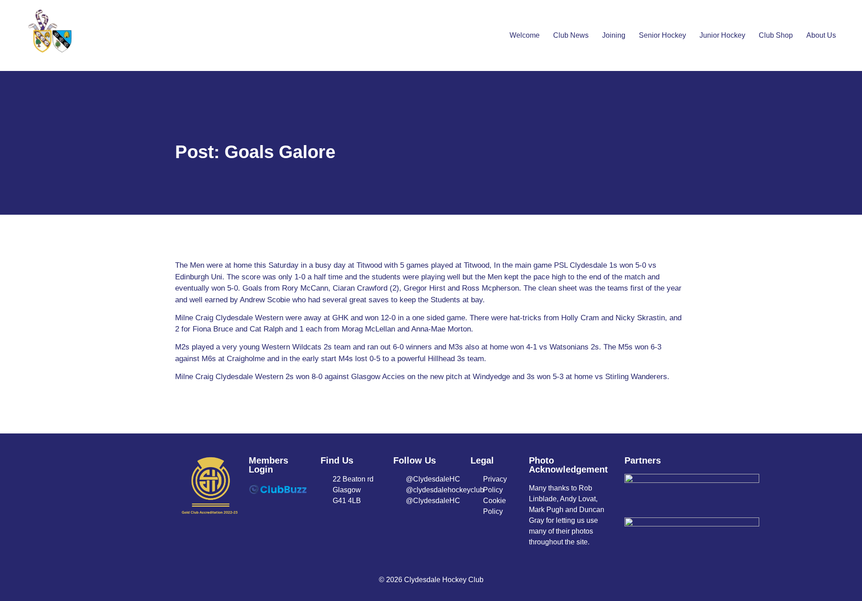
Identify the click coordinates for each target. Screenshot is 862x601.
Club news (571, 35)
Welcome (525, 35)
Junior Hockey (722, 35)
